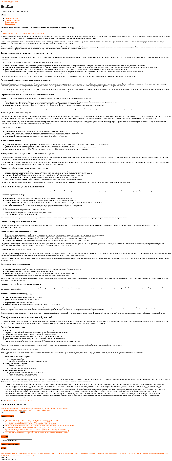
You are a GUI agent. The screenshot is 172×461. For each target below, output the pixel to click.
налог (90, 453)
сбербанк (139, 453)
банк (2, 453)
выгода (15, 453)
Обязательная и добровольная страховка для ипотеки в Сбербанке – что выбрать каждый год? (37, 431)
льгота (81, 453)
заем (41, 453)
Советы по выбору (20, 33)
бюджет (6, 453)
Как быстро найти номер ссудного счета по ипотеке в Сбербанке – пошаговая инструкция (35, 429)
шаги (32, 455)
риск (132, 453)
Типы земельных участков (36, 33)
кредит (71, 453)
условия (23, 455)
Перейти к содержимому (9, 1)
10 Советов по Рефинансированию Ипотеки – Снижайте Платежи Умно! (26, 410)
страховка (15, 455)
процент (118, 453)
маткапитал (85, 453)
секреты (154, 453)
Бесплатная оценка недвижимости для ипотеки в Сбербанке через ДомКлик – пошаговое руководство (39, 425)
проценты (124, 453)
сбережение (145, 453)
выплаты (20, 453)
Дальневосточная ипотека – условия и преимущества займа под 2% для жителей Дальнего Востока (34, 408)
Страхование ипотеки (12, 20)
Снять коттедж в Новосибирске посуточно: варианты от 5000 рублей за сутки (31, 420)
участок (29, 400)
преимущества (112, 453)
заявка (48, 453)
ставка (10, 455)
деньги (24, 453)
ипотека (18, 400)
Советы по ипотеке (11, 18)
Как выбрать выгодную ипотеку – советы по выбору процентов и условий (30, 424)
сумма (19, 455)
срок (7, 455)
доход (34, 453)
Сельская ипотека (11, 22)
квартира (64, 453)
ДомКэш (7, 6)
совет (166, 453)
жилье (38, 453)
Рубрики (4, 440)
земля (13, 400)
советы (3, 456)
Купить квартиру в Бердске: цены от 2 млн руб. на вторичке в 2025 (28, 422)
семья (161, 453)
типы (24, 400)
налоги (93, 453)
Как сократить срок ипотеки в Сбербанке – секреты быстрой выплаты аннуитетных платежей (37, 432)
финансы (28, 455)
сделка (150, 453)
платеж (98, 453)
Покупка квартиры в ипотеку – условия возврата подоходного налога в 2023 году (33, 427)
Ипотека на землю (7, 33)
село (157, 453)
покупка (102, 453)
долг (29, 453)
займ (45, 453)
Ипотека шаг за (10, 24)
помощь (107, 453)
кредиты (77, 453)
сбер (135, 453)
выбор (8, 400)
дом (32, 453)
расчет (128, 453)
